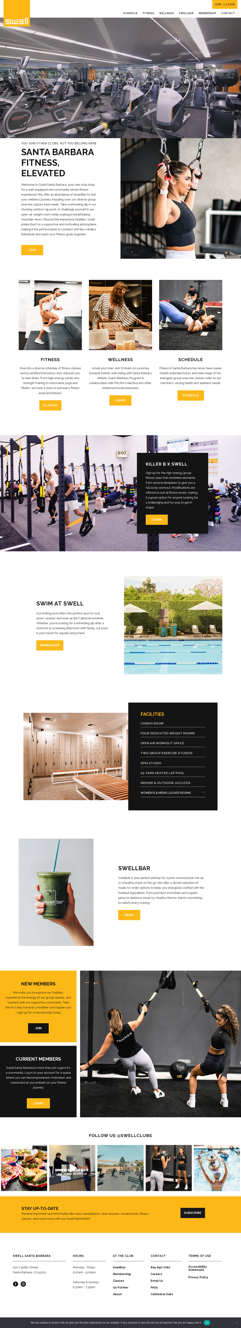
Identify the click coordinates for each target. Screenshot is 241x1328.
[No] (236, 1322)
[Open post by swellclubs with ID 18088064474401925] (217, 1168)
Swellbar (186, 13)
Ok (207, 1322)
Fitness (148, 13)
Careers (156, 1274)
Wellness (166, 13)
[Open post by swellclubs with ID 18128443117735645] (24, 1168)
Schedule (130, 13)
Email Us (157, 1280)
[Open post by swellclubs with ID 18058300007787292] (169, 1168)
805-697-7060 (160, 1267)
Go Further (120, 1287)
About (117, 1294)
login (230, 4)
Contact (228, 13)
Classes (118, 1280)
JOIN (218, 4)
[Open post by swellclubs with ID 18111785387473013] (72, 1168)
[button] (173, 793)
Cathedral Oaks (162, 1294)
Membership (207, 13)
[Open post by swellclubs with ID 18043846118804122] (120, 1168)
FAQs (154, 1287)
